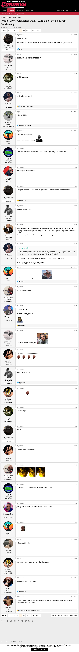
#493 (75, 267)
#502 (75, 446)
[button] (22, 10)
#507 (75, 539)
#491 (75, 225)
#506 (75, 522)
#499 (75, 388)
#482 (75, 54)
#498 (75, 369)
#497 (75, 350)
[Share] (72, 35)
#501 (75, 426)
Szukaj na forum (19, 14)
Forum (11, 10)
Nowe (19, 10)
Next (37, 31)
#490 (75, 206)
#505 (75, 503)
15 (14, 31)
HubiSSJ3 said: (22, 248)
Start (4, 10)
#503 (75, 465)
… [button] (11, 31)
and (27, 106)
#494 (75, 287)
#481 (75, 35)
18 (24, 31)
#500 (75, 407)
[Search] (76, 10)
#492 (75, 244)
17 (20, 31)
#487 (75, 148)
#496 (75, 331)
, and (31, 610)
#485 (75, 112)
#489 (75, 186)
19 (27, 31)
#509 (75, 577)
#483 (75, 73)
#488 (75, 167)
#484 (75, 92)
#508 (75, 558)
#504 (75, 484)
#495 (75, 306)
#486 (75, 131)
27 (33, 31)
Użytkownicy (30, 10)
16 (17, 31)
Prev (4, 31)
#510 (75, 597)
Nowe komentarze (6, 14)
